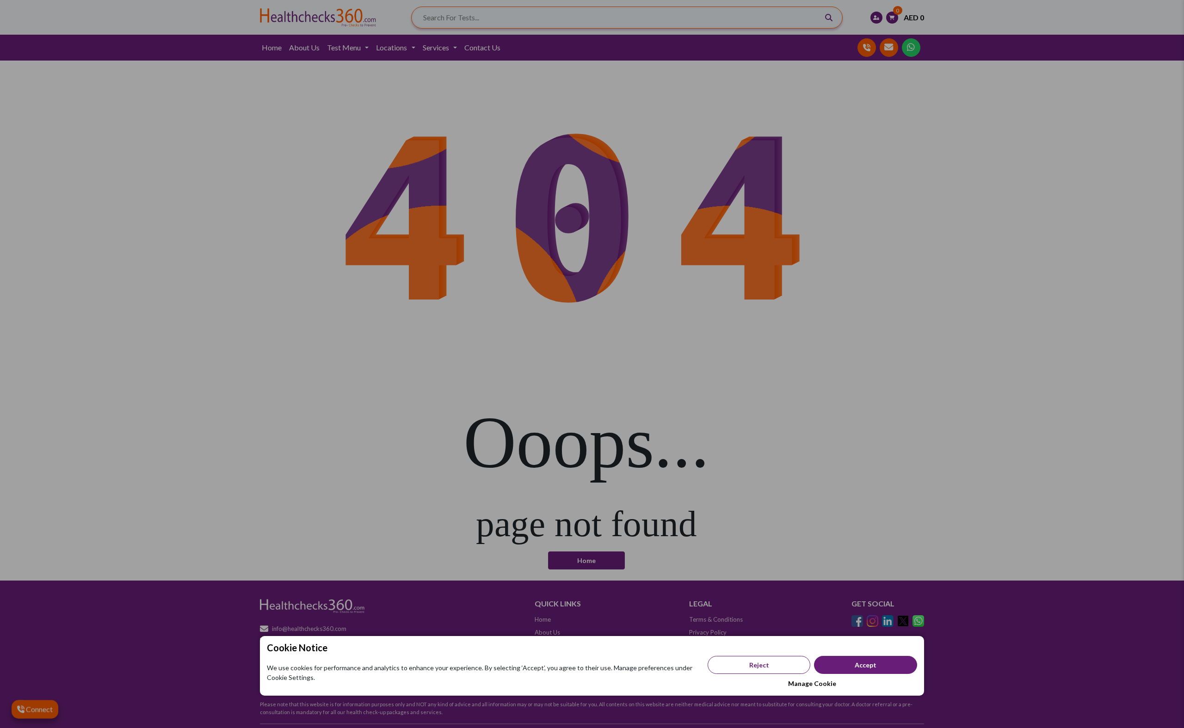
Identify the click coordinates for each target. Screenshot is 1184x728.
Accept (865, 665)
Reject (759, 665)
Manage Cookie (812, 683)
